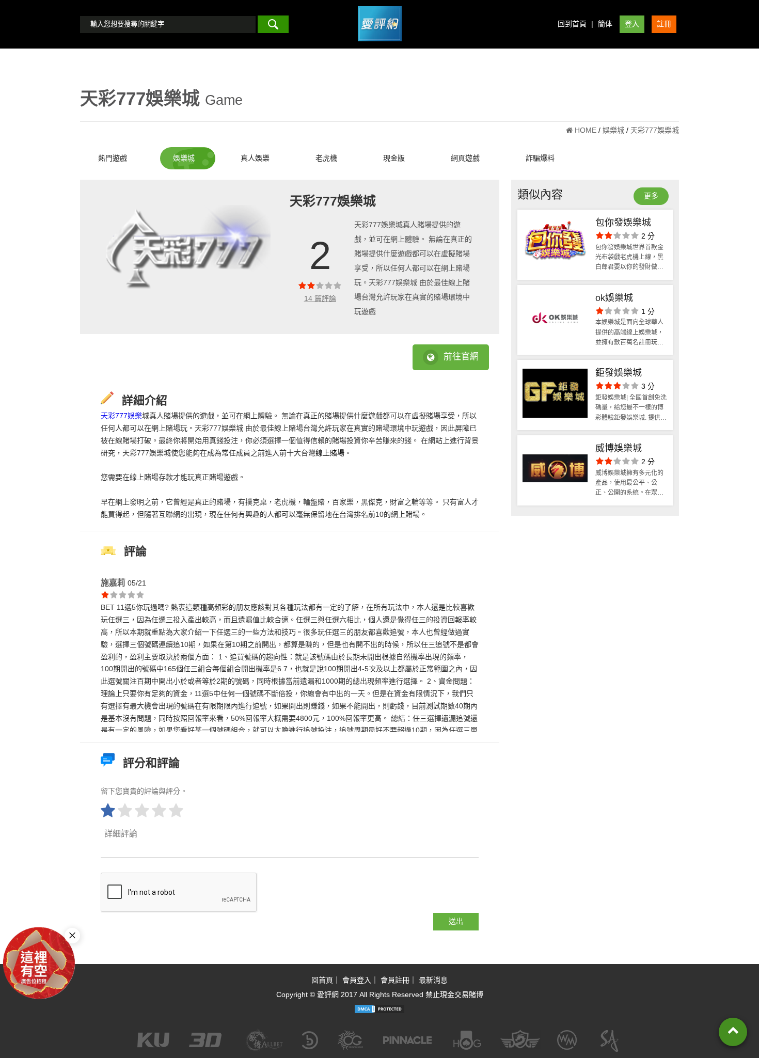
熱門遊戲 (112, 158)
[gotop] (733, 1032)
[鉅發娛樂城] (555, 395)
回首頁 (322, 980)
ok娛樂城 (614, 298)
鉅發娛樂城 (618, 373)
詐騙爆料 (540, 158)
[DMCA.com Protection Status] (379, 1009)
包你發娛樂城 (623, 222)
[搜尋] (273, 24)
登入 (632, 24)
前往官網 (461, 356)
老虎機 (326, 158)
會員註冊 (395, 980)
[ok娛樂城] (555, 320)
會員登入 (356, 980)
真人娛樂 (255, 158)
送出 (456, 921)
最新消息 (433, 980)
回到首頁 (572, 24)
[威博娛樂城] (555, 470)
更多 (651, 196)
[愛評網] (380, 45)
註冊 (664, 24)
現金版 (394, 158)
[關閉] (72, 935)
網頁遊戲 (465, 158)
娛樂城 (184, 158)
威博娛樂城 (618, 448)
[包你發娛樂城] (555, 245)
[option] (186, 254)
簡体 (605, 24)
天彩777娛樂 (121, 416)
